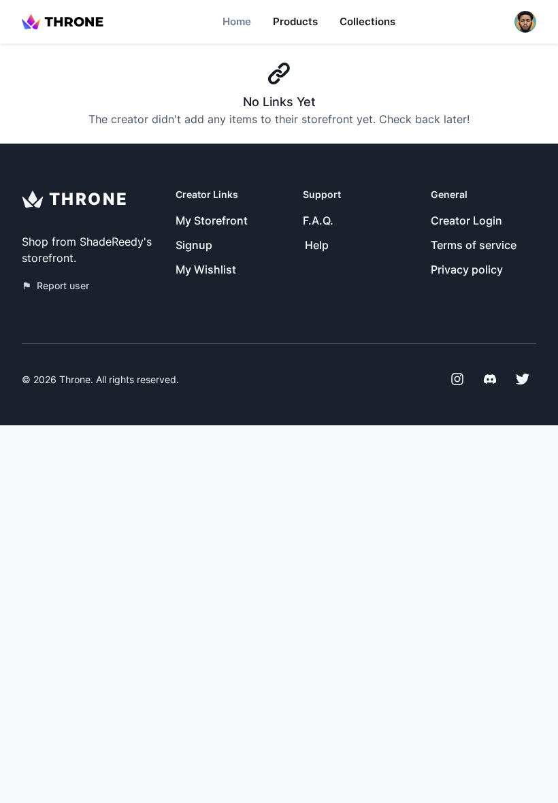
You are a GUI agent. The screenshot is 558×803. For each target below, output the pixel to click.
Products (295, 21)
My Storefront (212, 220)
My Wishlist (206, 269)
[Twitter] (522, 379)
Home (237, 21)
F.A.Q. (318, 220)
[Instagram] (457, 379)
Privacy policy (467, 269)
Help (317, 245)
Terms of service (473, 245)
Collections (367, 21)
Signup (194, 245)
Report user (63, 285)
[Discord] (490, 379)
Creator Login (466, 220)
